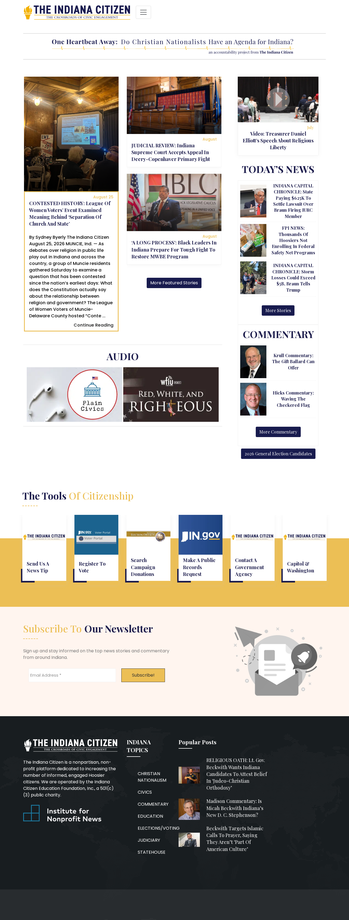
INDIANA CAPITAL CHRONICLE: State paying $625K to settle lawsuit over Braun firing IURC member (293, 201)
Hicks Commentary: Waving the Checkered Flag (293, 399)
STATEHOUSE (152, 852)
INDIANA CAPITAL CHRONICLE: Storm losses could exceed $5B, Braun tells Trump (293, 277)
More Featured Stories (174, 283)
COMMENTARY (153, 804)
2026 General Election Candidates (278, 453)
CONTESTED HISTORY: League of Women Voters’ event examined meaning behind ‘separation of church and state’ (69, 213)
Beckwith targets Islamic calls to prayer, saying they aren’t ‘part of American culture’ (234, 838)
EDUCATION (150, 816)
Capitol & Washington (300, 567)
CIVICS (145, 792)
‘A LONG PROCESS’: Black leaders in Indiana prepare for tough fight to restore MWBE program (173, 249)
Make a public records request (199, 567)
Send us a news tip (38, 567)
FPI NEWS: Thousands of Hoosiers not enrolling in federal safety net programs (293, 240)
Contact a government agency (249, 567)
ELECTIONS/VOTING (159, 828)
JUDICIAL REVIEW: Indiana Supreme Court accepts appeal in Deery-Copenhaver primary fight (170, 152)
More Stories (278, 310)
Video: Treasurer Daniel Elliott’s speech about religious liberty (278, 140)
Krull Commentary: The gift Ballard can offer (293, 362)
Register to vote (92, 567)
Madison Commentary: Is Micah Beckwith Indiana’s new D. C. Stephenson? (234, 808)
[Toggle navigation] (143, 12)
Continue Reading (93, 325)
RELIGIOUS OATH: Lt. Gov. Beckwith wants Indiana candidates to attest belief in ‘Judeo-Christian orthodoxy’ (236, 774)
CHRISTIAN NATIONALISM (152, 776)
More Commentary (278, 432)
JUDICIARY (149, 840)
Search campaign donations (143, 567)
